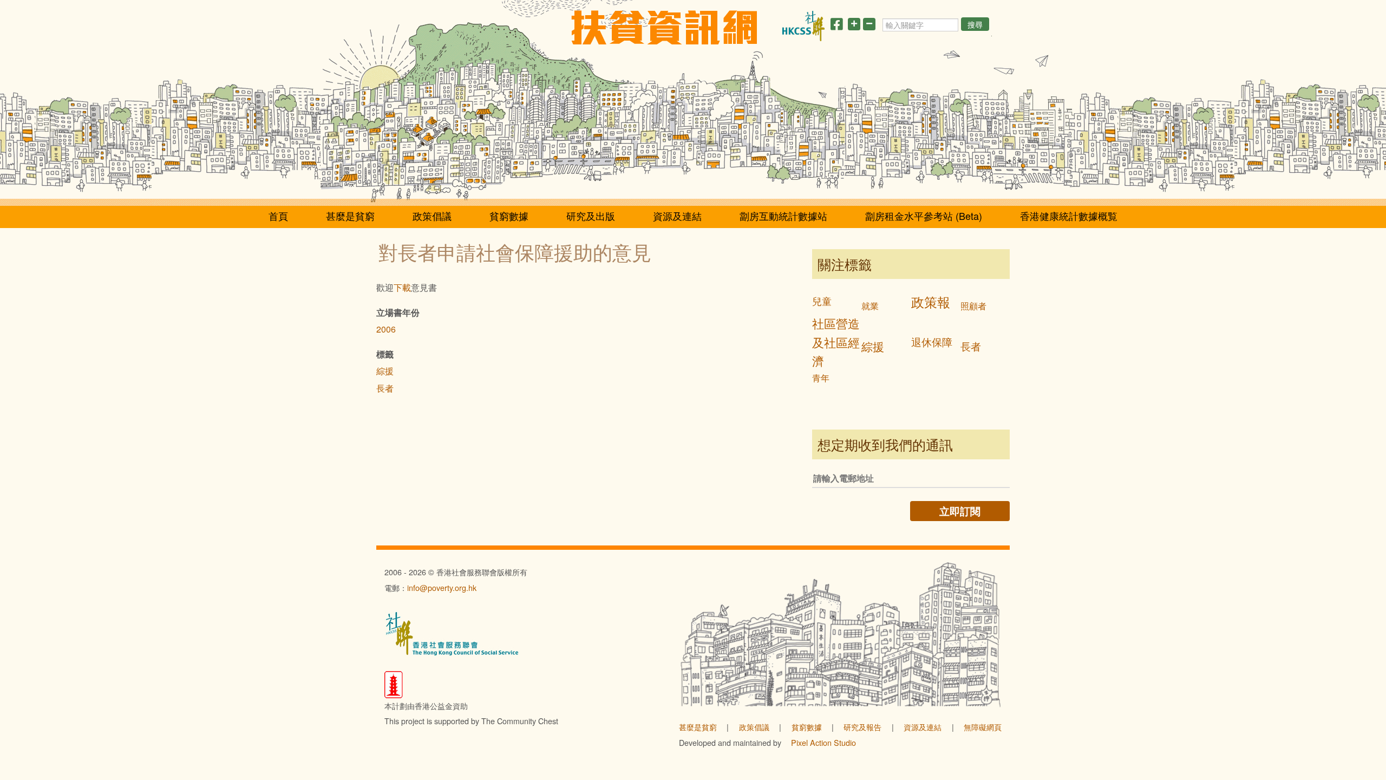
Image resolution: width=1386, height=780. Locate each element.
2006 (386, 329)
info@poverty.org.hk (441, 587)
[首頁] (664, 27)
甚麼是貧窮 (350, 215)
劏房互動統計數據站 (783, 215)
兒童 (822, 301)
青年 (820, 378)
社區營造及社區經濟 (836, 341)
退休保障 (931, 341)
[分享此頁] (836, 26)
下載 (402, 287)
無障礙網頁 (983, 726)
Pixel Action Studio (823, 742)
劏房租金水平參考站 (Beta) (923, 215)
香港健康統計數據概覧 (1068, 215)
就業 (870, 306)
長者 (385, 388)
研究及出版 (590, 215)
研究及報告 (862, 726)
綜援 (385, 371)
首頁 (278, 215)
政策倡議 (432, 215)
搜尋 (975, 24)
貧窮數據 (508, 215)
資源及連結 (677, 215)
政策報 (930, 301)
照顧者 (973, 306)
